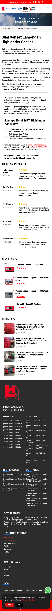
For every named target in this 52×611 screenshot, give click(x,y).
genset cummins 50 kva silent (37, 458)
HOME (5, 29)
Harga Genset (9, 540)
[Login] (48, 9)
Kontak (6, 575)
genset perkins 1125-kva (12, 427)
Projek (6, 569)
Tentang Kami (9, 566)
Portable (7, 555)
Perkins (6, 546)
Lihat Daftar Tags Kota (13, 590)
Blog (5, 572)
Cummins (7, 549)
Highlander (8, 552)
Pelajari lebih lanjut (29, 600)
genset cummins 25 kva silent (37, 445)
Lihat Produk (22, 268)
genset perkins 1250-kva (12, 430)
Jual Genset (9, 537)
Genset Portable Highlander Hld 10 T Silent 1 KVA (36, 480)
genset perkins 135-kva (12, 435)
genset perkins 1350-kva (12, 438)
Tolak (19, 605)
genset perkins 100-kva (12, 421)
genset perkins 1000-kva (12, 424)
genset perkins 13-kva (11, 432)
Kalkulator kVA (9, 543)
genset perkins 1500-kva (12, 447)
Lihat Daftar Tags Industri (35, 590)
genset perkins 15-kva (11, 441)
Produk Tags (15, 29)
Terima (9, 605)
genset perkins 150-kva (12, 444)
